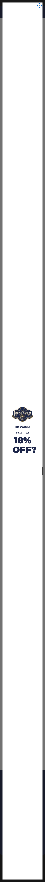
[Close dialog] (40, 5)
